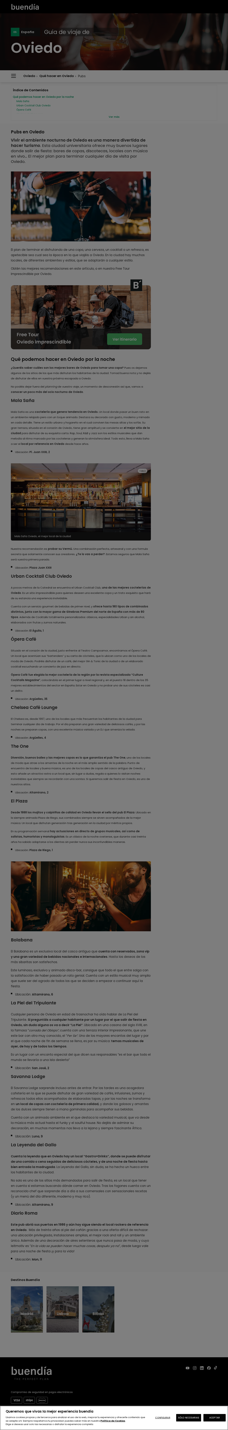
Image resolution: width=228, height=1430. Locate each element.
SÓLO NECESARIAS (188, 1417)
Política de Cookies (112, 1420)
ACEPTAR (214, 1417)
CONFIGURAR (162, 1417)
